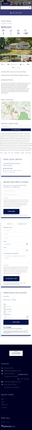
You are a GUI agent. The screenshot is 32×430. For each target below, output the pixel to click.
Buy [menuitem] (2, 402)
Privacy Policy (17, 206)
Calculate (16, 322)
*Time (4, 247)
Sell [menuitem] (2, 399)
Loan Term (6, 296)
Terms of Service (14, 284)
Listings (5, 153)
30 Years (7, 299)
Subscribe (11, 211)
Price (4, 304)
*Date (4, 241)
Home (1, 153)
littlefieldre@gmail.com (12, 371)
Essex (12, 153)
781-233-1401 (17, 13)
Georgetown (17, 153)
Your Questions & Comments (10, 253)
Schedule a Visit (22, 223)
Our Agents (12, 172)
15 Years (13, 299)
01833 (22, 153)
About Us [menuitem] (4, 405)
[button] (29, 7)
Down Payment (7, 309)
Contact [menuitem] (4, 407)
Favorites (24, 3)
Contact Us (5, 172)
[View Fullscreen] (3, 109)
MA (9, 153)
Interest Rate (7, 314)
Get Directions (16, 129)
